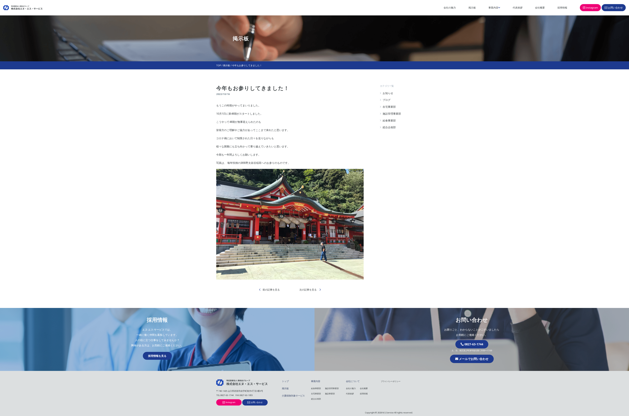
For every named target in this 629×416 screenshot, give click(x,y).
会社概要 (540, 7)
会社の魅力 (450, 7)
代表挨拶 (518, 7)
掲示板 (472, 7)
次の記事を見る (308, 289)
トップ (285, 381)
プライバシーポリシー (390, 381)
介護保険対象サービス (293, 395)
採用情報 (562, 7)
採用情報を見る (157, 356)
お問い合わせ (615, 7)
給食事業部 (389, 120)
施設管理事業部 (392, 113)
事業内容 (493, 7)
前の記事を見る (271, 289)
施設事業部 (330, 393)
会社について (353, 381)
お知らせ (388, 93)
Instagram (592, 7)
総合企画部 (389, 127)
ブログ (387, 100)
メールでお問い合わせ (473, 359)
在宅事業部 (389, 107)
